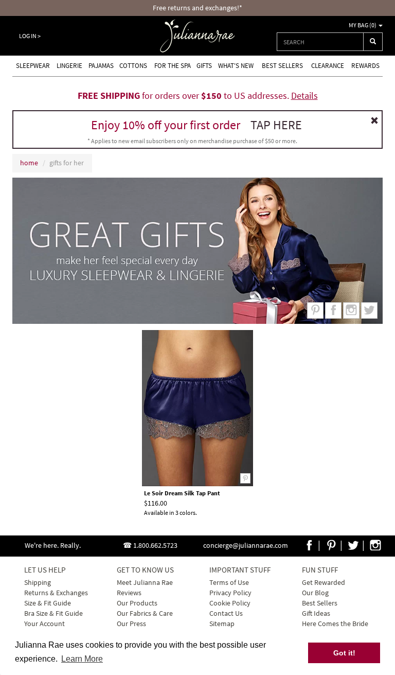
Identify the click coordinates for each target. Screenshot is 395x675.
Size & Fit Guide (47, 603)
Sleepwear (33, 65)
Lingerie (69, 65)
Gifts (204, 65)
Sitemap (222, 623)
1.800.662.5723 (155, 545)
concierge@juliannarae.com (245, 545)
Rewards (365, 65)
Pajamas (101, 65)
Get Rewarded (323, 582)
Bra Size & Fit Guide (53, 613)
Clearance (327, 65)
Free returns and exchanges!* (197, 7)
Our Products (137, 603)
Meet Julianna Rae (145, 582)
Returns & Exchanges (56, 592)
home (29, 162)
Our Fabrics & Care (145, 613)
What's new (236, 65)
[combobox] (320, 41)
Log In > (30, 36)
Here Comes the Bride (335, 623)
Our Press (131, 623)
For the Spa (172, 65)
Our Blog (315, 592)
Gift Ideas (316, 613)
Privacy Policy (230, 592)
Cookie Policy (229, 603)
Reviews (129, 592)
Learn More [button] (82, 658)
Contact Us (226, 613)
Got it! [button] (344, 653)
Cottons (133, 65)
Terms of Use (229, 582)
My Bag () (363, 25)
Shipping (37, 582)
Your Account (44, 623)
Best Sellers (282, 65)
